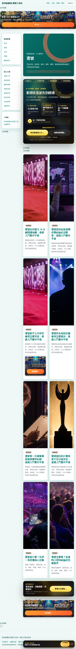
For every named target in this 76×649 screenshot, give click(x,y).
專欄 (58, 3)
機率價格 (7, 84)
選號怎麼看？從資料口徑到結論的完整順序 (60, 560)
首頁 (5, 43)
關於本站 (21, 642)
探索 (48, 3)
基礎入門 (7, 76)
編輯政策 (7, 60)
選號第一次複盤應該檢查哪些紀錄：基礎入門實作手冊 (34, 459)
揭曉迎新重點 (60, 133)
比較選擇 (7, 101)
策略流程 (7, 89)
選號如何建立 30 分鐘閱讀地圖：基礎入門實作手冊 (35, 232)
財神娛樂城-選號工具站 (12, 3)
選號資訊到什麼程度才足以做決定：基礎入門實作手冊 (60, 459)
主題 (53, 3)
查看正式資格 (61, 589)
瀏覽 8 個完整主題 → (33, 71)
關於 (63, 3)
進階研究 (7, 106)
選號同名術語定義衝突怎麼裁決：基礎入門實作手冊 (60, 336)
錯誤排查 (7, 97)
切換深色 (70, 3)
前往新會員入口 (37, 133)
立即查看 (65, 644)
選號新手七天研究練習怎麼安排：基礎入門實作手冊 (34, 336)
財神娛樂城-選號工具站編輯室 (11, 123)
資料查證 (7, 80)
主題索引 (5, 642)
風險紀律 (7, 93)
